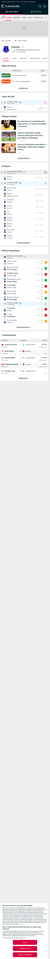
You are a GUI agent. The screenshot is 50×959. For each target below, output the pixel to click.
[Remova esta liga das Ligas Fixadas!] (20, 103)
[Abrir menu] (45, 6)
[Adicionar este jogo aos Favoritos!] (2, 108)
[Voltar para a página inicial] (12, 6)
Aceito (25, 942)
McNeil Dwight (10, 358)
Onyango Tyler (10, 371)
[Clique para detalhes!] (24, 108)
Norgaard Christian (11, 364)
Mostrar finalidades (25, 955)
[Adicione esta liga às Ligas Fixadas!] (24, 172)
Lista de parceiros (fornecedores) (14, 938)
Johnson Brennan (11, 345)
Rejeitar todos (25, 948)
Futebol (8, 41)
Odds (14, 58)
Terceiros (22, 924)
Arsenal (28, 364)
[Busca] (40, 6)
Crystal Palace (30, 345)
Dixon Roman (9, 351)
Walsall (28, 351)
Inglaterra (22, 41)
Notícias (23, 58)
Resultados (34, 58)
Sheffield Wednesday (33, 371)
